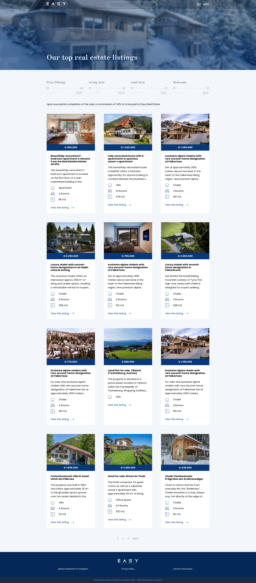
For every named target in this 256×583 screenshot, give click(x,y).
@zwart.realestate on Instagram (73, 569)
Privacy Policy (128, 569)
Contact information (183, 569)
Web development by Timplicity (106, 580)
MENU (206, 4)
